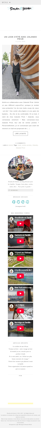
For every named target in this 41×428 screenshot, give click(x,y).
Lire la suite (20, 133)
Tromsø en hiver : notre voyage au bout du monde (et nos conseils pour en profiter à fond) (20, 351)
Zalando (35, 145)
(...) (28, 128)
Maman (11, 145)
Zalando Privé (20, 148)
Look (19, 145)
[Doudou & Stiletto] (20, 15)
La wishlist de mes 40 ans (20, 346)
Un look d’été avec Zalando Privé (20, 38)
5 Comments (20, 143)
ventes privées (27, 145)
